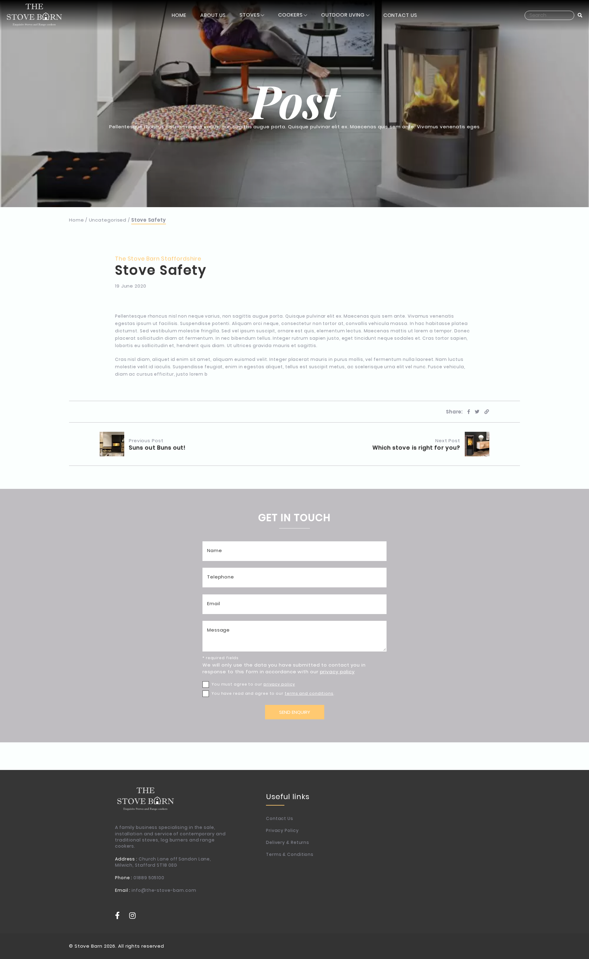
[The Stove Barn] (34, 15)
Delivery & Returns (287, 842)
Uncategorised (108, 220)
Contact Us (279, 818)
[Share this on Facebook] (468, 411)
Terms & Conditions (290, 854)
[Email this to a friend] (486, 411)
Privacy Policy (282, 830)
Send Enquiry (294, 712)
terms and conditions (309, 693)
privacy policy (337, 671)
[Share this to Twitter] (477, 411)
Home (76, 220)
